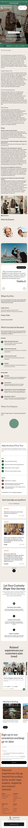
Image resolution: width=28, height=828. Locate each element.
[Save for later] (23, 663)
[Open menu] (24, 8)
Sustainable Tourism (17, 798)
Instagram (15, 808)
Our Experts (15, 796)
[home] (6, 9)
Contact (3, 811)
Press (14, 801)
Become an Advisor (6, 810)
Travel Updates (5, 808)
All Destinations (11, 32)
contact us (19, 492)
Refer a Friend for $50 (6, 795)
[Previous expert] (3, 288)
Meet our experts (21, 267)
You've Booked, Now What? (7, 813)
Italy (15, 32)
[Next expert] (24, 288)
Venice (18, 32)
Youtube (14, 811)
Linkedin (14, 810)
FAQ (3, 806)
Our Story (15, 795)
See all (5, 727)
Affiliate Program (5, 796)
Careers (14, 799)
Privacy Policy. (22, 756)
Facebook (15, 805)
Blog (3, 805)
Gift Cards (4, 798)
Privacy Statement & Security (14, 819)
